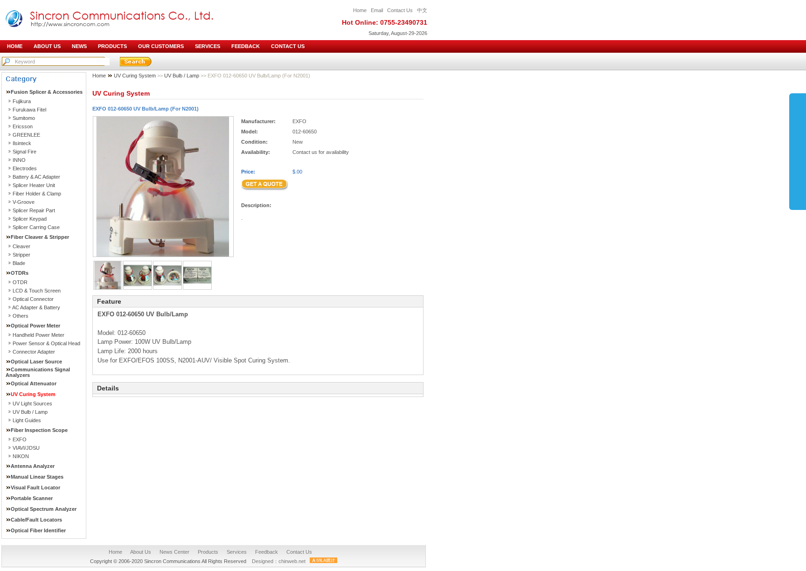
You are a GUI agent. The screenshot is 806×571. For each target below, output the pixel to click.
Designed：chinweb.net (279, 561)
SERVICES (207, 46)
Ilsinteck (22, 143)
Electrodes (25, 168)
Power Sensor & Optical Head (46, 343)
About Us (140, 552)
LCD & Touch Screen (37, 290)
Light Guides (27, 420)
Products (208, 552)
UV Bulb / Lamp (30, 412)
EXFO (20, 439)
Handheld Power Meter (38, 335)
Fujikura (22, 101)
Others (20, 316)
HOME (14, 46)
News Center (174, 552)
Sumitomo (24, 118)
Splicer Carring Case (36, 227)
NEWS (79, 46)
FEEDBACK (245, 46)
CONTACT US (288, 46)
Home (360, 10)
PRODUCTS (112, 46)
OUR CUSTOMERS (161, 46)
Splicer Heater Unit (34, 185)
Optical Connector (33, 299)
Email (377, 10)
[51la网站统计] (323, 561)
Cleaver (21, 246)
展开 (797, 148)
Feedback (266, 552)
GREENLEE (26, 135)
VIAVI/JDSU (26, 448)
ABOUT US (47, 46)
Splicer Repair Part (34, 210)
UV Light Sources (32, 403)
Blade (19, 263)
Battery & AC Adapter (36, 177)
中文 (422, 10)
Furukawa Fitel (29, 109)
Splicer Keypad (30, 219)
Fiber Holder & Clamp (37, 193)
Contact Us (400, 10)
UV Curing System (135, 75)
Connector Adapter (34, 352)
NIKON (21, 456)
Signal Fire (24, 151)
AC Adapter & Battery (36, 307)
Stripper (21, 255)
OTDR (20, 282)
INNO (19, 160)
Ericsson (23, 126)
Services (237, 552)
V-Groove (24, 202)
